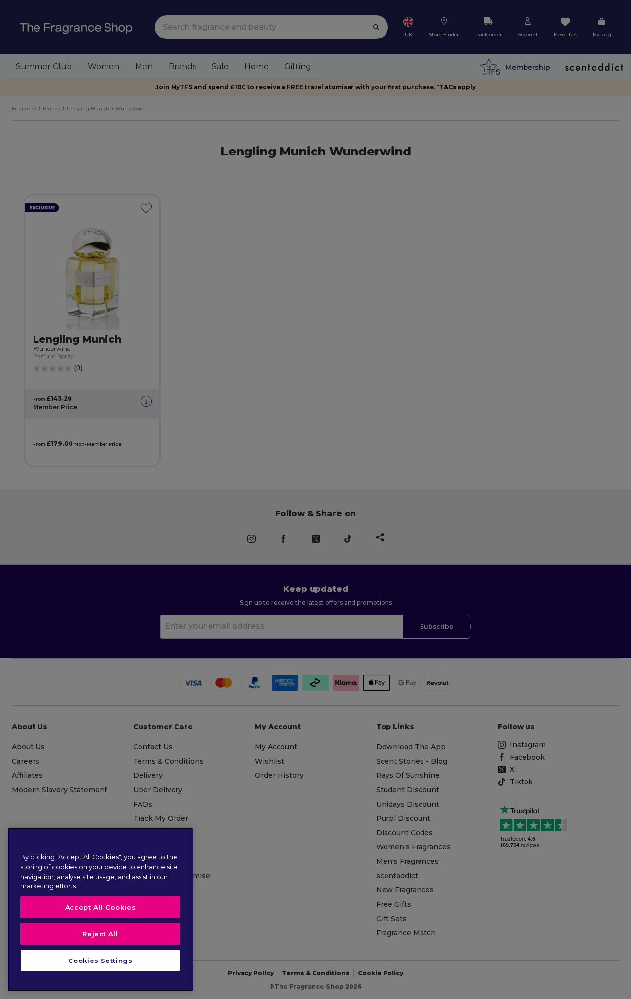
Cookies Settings (100, 960)
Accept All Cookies (100, 907)
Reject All (100, 934)
